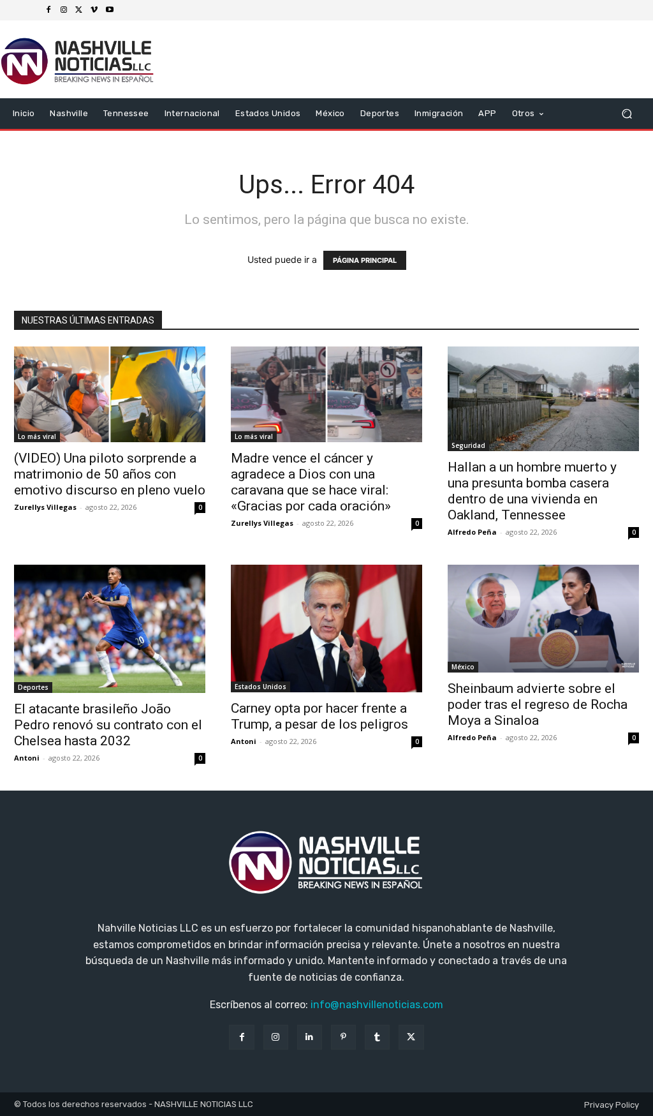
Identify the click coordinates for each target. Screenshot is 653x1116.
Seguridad (468, 445)
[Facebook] (48, 10)
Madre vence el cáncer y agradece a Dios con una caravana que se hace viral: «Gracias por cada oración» (311, 482)
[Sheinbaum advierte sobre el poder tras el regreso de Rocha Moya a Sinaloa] (543, 619)
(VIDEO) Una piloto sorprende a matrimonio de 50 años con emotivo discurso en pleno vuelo (109, 474)
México (462, 666)
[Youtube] (109, 10)
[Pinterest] (343, 1037)
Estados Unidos (260, 686)
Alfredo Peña (472, 532)
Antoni (27, 758)
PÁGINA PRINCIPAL (365, 260)
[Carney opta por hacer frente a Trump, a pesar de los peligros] (326, 628)
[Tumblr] (377, 1037)
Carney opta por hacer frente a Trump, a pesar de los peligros (319, 716)
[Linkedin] (309, 1037)
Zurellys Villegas (45, 507)
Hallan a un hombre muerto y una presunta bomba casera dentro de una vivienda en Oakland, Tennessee (532, 491)
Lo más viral (37, 436)
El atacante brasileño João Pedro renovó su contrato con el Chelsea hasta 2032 (108, 724)
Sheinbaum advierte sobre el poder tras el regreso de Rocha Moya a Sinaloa (537, 704)
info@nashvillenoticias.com (377, 1005)
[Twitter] (79, 10)
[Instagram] (63, 10)
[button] (627, 114)
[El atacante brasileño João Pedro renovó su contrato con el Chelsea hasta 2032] (109, 629)
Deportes (33, 687)
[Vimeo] (94, 10)
